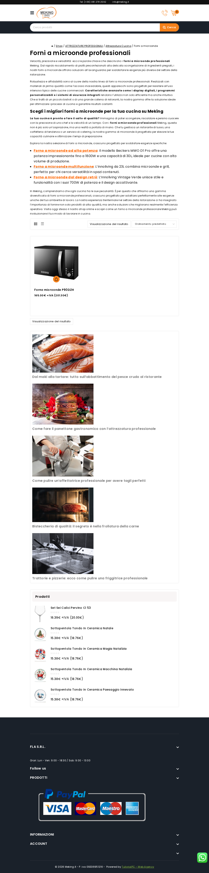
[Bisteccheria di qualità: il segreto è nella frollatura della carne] (62, 505)
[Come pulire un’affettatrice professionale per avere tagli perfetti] (62, 456)
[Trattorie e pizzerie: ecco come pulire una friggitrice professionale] (62, 553)
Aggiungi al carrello (56, 279)
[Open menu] (33, 13)
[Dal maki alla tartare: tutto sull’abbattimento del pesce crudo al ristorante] (62, 353)
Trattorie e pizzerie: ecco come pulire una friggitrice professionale (90, 578)
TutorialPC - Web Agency (138, 867)
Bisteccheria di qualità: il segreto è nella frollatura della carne (85, 526)
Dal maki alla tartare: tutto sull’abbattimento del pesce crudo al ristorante (97, 376)
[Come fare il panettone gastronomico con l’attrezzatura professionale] (62, 404)
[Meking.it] (46, 12)
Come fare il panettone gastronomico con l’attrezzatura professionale (94, 428)
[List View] (42, 224)
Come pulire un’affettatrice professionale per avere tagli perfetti (89, 480)
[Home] (52, 46)
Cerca (171, 27)
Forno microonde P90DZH (54, 290)
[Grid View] (35, 224)
